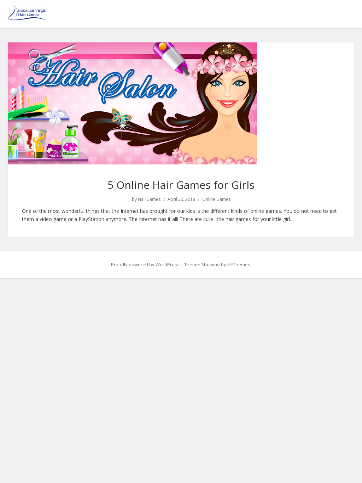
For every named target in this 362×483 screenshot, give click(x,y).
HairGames (149, 199)
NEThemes (238, 264)
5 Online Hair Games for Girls (181, 185)
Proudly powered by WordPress (145, 264)
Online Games (216, 199)
